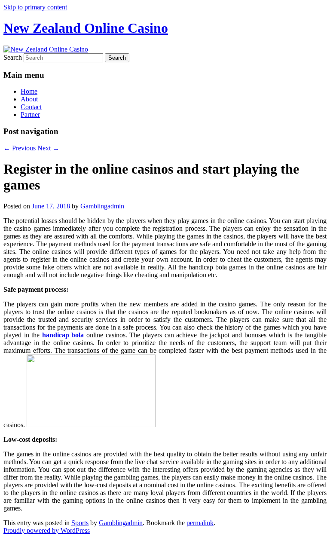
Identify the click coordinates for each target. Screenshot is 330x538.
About (29, 99)
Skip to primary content (35, 7)
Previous (19, 148)
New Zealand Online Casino (85, 28)
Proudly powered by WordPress (46, 530)
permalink (200, 522)
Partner (30, 114)
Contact (31, 106)
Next (48, 148)
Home (29, 91)
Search (12, 57)
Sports (80, 522)
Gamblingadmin (102, 206)
